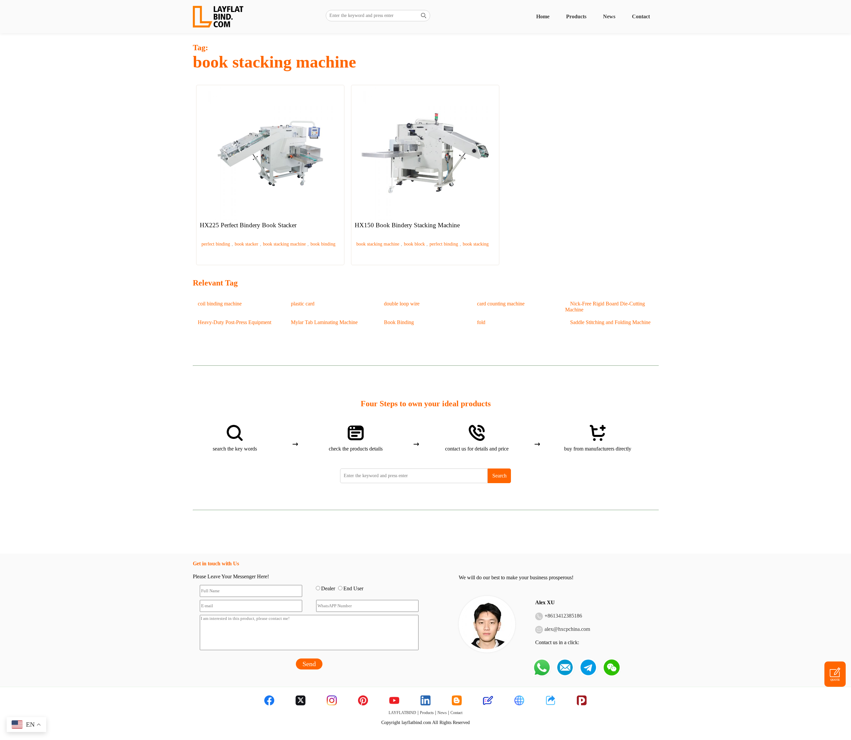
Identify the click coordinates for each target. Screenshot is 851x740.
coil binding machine (220, 303)
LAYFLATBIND (402, 712)
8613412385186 (564, 616)
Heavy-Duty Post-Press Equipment (234, 322)
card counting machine (501, 303)
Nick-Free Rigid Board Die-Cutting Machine (605, 306)
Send (309, 663)
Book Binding (399, 322)
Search (499, 475)
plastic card (302, 303)
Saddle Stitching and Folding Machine (610, 322)
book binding (322, 244)
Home (542, 16)
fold (481, 322)
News (609, 16)
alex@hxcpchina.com (567, 629)
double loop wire (402, 303)
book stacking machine (284, 244)
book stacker (246, 244)
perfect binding (215, 244)
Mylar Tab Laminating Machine (324, 322)
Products (576, 16)
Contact (641, 16)
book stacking (476, 244)
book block (414, 244)
